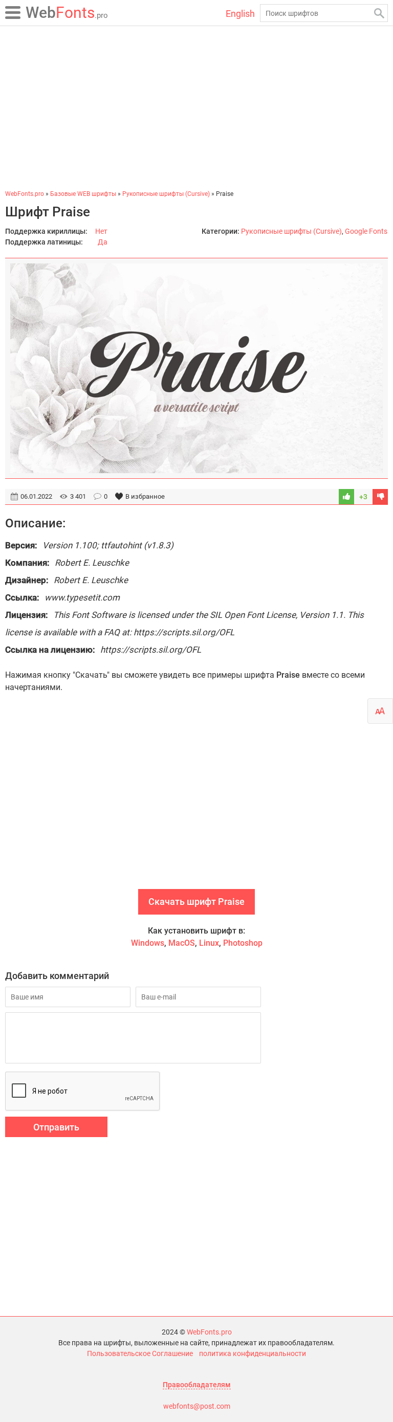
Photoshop (243, 943)
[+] (346, 496)
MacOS (181, 943)
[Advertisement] (196, 107)
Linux (209, 943)
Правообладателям (197, 1385)
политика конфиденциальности (252, 1353)
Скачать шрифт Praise (196, 901)
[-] (380, 496)
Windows (147, 943)
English (240, 13)
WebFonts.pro (209, 1332)
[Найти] (379, 13)
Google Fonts (366, 231)
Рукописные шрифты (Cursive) (291, 231)
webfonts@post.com (196, 1406)
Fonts (67, 12)
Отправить (56, 1127)
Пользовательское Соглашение (140, 1353)
